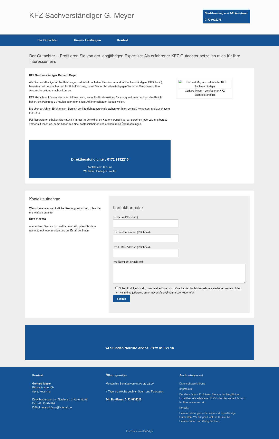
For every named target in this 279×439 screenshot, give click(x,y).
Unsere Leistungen (87, 40)
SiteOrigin (147, 431)
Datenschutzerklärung (192, 383)
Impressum (186, 389)
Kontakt (122, 40)
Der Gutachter (47, 40)
